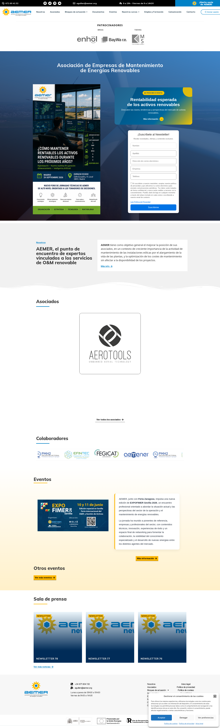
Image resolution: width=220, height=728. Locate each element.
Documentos (98, 12)
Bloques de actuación (75, 12)
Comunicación (174, 12)
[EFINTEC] (152, 454)
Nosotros (40, 12)
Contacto (191, 12)
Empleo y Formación (153, 12)
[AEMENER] (94, 454)
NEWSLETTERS (44, 616)
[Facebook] (45, 3)
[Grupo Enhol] (87, 39)
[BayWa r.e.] (114, 39)
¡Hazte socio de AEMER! (206, 3)
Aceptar (161, 717)
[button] (215, 696)
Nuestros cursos (130, 12)
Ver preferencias (206, 717)
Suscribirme (153, 207)
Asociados (55, 12)
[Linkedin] (54, 3)
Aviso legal (199, 723)
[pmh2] (123, 454)
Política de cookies (171, 723)
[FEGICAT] (65, 454)
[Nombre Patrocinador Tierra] (138, 39)
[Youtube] (59, 3)
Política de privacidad (186, 723)
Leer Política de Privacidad (140, 202)
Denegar (184, 717)
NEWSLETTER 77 (99, 658)
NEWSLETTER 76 (151, 658)
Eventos (113, 12)
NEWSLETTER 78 (47, 658)
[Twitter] (50, 3)
